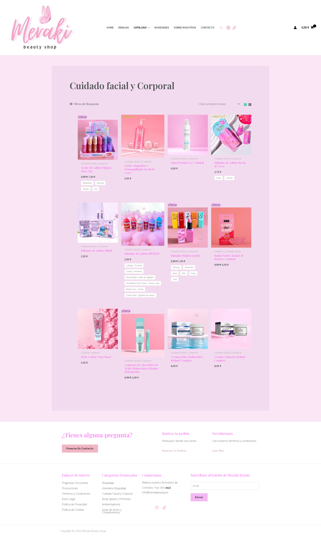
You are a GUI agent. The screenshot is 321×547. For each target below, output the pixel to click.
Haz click (159, 487)
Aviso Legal (68, 499)
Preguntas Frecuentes (75, 483)
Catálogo (140, 27)
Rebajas (123, 27)
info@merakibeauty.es (155, 492)
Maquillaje (108, 483)
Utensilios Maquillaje (114, 488)
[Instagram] (228, 28)
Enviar (199, 497)
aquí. (168, 487)
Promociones (70, 488)
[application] (148, 28)
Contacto (207, 27)
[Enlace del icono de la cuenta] (295, 27)
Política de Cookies (73, 510)
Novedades (161, 27)
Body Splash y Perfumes (116, 499)
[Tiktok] (234, 28)
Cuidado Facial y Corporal (117, 493)
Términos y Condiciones (76, 493)
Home (110, 27)
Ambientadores (111, 504)
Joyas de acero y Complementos (112, 511)
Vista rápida (98, 157)
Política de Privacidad (74, 504)
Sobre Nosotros (185, 27)
